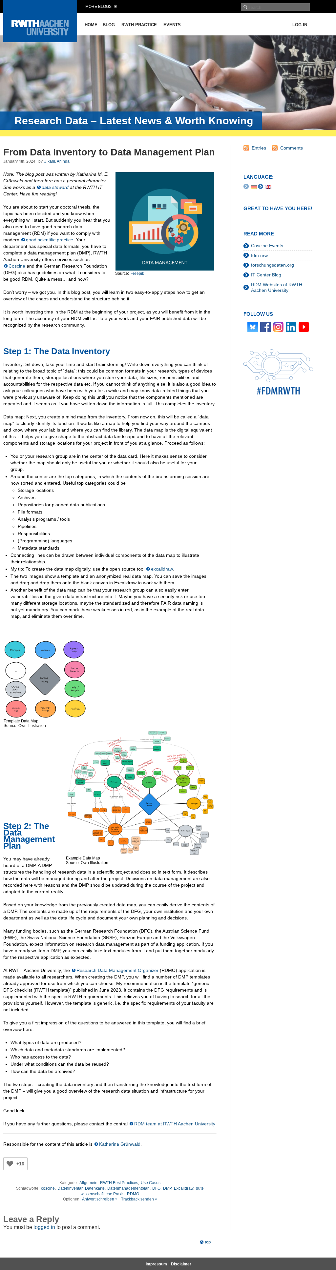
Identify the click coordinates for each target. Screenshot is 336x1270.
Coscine (17, 266)
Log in (299, 24)
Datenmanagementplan (128, 1188)
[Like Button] (10, 1164)
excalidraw (162, 569)
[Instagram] (278, 326)
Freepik (137, 273)
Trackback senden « (139, 1199)
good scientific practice (49, 239)
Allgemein (88, 1182)
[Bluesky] (253, 326)
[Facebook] (265, 326)
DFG (156, 1188)
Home (91, 24)
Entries (259, 148)
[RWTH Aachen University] (40, 40)
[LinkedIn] (291, 326)
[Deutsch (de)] (254, 186)
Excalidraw (183, 1188)
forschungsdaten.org (272, 265)
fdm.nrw (259, 255)
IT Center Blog (266, 274)
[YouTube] (304, 326)
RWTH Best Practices (119, 1182)
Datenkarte (95, 1188)
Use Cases (150, 1182)
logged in (44, 1227)
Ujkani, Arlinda (57, 161)
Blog (109, 24)
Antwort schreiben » (99, 1199)
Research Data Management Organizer (117, 970)
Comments (291, 148)
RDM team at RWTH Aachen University (174, 1123)
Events (172, 24)
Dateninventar (69, 1188)
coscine (48, 1188)
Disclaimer (181, 1264)
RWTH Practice (139, 24)
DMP (167, 1188)
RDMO (133, 1194)
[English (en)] (268, 186)
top (208, 1242)
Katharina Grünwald (119, 1144)
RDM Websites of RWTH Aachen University (276, 287)
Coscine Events (267, 245)
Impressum (156, 1264)
